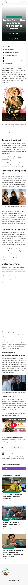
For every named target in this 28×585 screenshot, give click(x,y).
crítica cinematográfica (8, 439)
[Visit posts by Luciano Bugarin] (3, 453)
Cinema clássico (10, 437)
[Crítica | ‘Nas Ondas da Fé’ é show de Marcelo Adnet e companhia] (14, 484)
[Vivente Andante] (5, 1)
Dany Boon (7, 392)
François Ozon (5, 70)
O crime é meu (14, 70)
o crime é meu (14, 441)
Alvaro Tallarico (6, 500)
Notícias (6, 520)
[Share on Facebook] (9, 39)
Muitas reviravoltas (10, 58)
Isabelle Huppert (16, 184)
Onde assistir (8, 63)
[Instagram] (14, 468)
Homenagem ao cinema (11, 55)
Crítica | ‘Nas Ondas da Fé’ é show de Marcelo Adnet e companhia (12, 496)
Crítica (17, 518)
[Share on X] (12, 39)
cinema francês (19, 437)
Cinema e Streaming (8, 518)
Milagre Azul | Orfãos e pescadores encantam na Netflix (11, 524)
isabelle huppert (6, 441)
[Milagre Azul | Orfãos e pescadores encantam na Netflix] (14, 513)
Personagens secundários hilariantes (15, 60)
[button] (3, 1)
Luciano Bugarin (14, 33)
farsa (15, 439)
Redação (4, 558)
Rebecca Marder (6, 269)
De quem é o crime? (10, 49)
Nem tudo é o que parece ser (12, 52)
